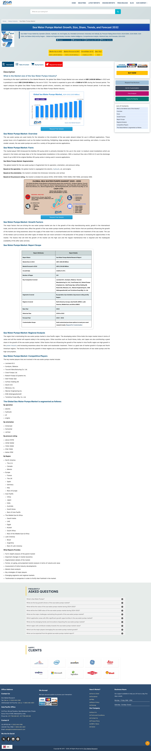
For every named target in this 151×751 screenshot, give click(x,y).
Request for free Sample (75, 28)
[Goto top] (147, 743)
